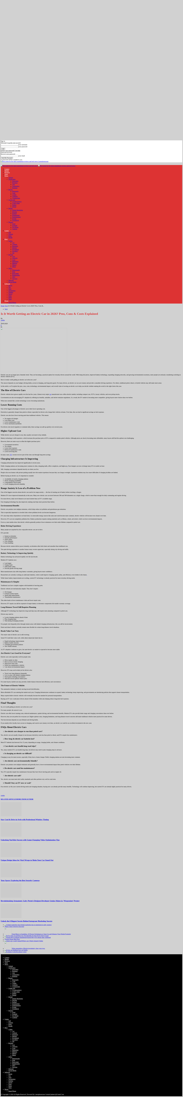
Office (10, 268)
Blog (6, 239)
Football (14, 225)
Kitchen (10, 255)
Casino (14, 195)
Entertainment (16, 217)
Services (14, 278)
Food (13, 224)
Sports (10, 285)
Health (10, 237)
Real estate (15, 273)
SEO (13, 277)
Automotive (15, 186)
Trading (10, 292)
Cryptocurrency (17, 201)
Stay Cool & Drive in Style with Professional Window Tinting (25, 820)
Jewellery (15, 251)
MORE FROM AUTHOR (24, 799)
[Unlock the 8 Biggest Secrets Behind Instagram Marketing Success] (11, 917)
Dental (14, 207)
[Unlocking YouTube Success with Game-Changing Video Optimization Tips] (11, 836)
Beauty (10, 189)
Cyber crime (16, 203)
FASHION (15, 220)
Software (7, 284)
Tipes (10, 299)
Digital (10, 208)
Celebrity (15, 196)
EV (11, 455)
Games (7, 231)
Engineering (16, 215)
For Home (15, 227)
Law (13, 256)
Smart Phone (12, 302)
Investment (15, 249)
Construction (16, 198)
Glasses (10, 234)
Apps (6, 174)
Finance (10, 222)
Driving (14, 212)
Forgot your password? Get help (10, 150)
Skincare (11, 280)
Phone (6, 301)
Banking (14, 188)
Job (13, 253)
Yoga (10, 296)
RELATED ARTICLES (8, 799)
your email (21, 156)
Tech (9, 289)
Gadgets (14, 229)
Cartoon (14, 244)
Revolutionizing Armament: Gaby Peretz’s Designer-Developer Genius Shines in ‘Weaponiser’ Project (40, 901)
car (50, 394)
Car (13, 243)
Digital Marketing (17, 210)
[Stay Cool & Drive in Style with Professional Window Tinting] (11, 816)
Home (2, 306)
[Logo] (19, 166)
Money (14, 265)
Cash (13, 193)
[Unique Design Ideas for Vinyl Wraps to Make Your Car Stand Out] (11, 856)
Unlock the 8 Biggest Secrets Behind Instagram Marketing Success (26, 921)
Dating (14, 205)
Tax (9, 287)
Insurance (15, 246)
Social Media (12, 282)
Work (10, 297)
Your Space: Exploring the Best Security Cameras (20, 880)
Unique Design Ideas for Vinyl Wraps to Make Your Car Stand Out (27, 860)
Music (14, 266)
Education (15, 181)
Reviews (7, 172)
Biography (15, 191)
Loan (13, 260)
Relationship (16, 275)
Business (15, 183)
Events (14, 219)
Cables (10, 241)
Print (13, 272)
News (6, 176)
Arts (13, 184)
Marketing (15, 261)
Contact (7, 169)
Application (11, 179)
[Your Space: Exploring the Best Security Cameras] (11, 877)
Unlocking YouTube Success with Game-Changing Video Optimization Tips (30, 840)
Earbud (14, 213)
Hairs (10, 236)
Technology (12, 290)
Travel (10, 294)
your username (22, 144)
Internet (14, 248)
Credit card (11, 200)
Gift (9, 232)
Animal (10, 177)
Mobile (7, 171)
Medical (14, 263)
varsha (3, 320)
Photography (16, 270)
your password (22, 146)
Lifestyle (14, 258)
